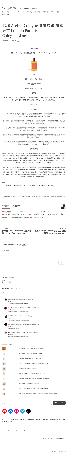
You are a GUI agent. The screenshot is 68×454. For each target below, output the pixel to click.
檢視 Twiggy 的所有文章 (36, 218)
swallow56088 (34, 332)
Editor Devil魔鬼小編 (33, 307)
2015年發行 (27, 196)
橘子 (36, 79)
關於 (3, 12)
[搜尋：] (10, 292)
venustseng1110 (29, 299)
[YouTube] (4, 411)
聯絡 (3, 14)
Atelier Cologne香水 (36, 196)
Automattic (62, 438)
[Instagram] (16, 411)
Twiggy (17, 41)
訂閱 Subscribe (59, 403)
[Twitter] (22, 411)
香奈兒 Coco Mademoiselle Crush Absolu (18, 307)
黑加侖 (41, 79)
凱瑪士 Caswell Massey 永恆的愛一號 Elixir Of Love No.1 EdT (17, 231)
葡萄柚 (31, 79)
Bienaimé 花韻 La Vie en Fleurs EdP (16, 299)
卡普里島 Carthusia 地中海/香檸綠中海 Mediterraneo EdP (34, 363)
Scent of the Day (16, 12)
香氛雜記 (37, 12)
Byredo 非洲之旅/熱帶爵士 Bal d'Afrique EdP (30, 353)
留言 (61, 262)
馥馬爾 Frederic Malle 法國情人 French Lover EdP (32, 373)
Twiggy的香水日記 (12, 8)
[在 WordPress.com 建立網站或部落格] (43, 438)
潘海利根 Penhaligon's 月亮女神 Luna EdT (30, 358)
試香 (48, 196)
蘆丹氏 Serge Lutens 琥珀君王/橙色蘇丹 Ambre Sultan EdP (50, 231)
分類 (52, 12)
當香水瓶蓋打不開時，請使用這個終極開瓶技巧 (31, 348)
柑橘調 (57, 196)
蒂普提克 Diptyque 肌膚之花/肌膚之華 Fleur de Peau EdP (33, 388)
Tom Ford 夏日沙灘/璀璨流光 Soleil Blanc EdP (19, 332)
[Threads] (28, 411)
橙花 (32, 83)
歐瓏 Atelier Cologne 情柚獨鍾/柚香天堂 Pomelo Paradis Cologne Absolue (38, 393)
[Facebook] (10, 411)
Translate (14, 283)
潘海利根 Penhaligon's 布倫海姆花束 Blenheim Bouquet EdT (34, 378)
